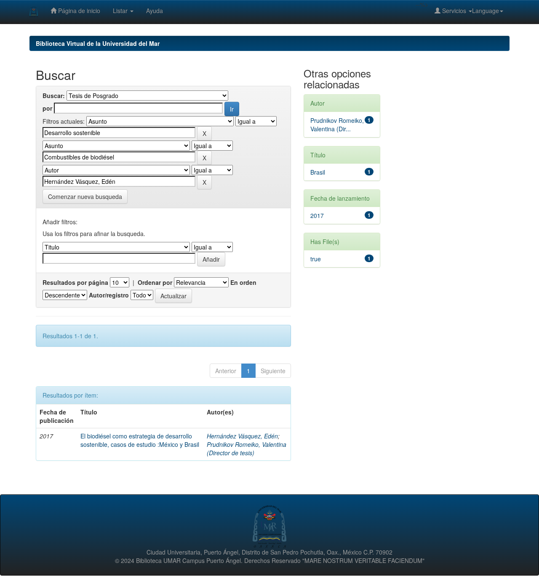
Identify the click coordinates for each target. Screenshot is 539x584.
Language (485, 10)
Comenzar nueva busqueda (85, 196)
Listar (121, 10)
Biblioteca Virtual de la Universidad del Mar (98, 43)
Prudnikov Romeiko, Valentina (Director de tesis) (246, 448)
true (315, 259)
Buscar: (54, 95)
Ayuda (154, 10)
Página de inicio (78, 10)
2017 (317, 215)
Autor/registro (109, 295)
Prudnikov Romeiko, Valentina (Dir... (337, 124)
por (47, 108)
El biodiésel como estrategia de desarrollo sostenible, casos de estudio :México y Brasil (139, 440)
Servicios (454, 10)
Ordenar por (155, 282)
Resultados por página (75, 282)
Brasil (317, 172)
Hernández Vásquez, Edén (242, 436)
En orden (243, 282)
